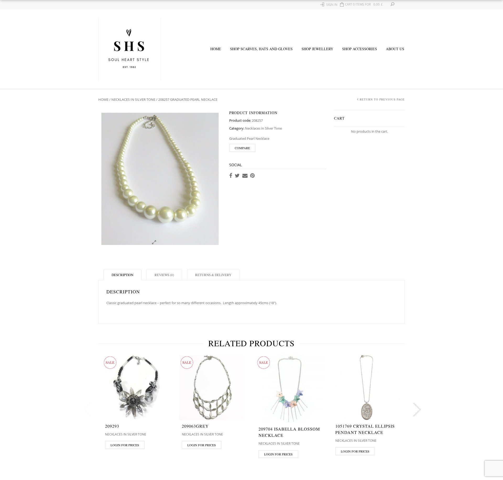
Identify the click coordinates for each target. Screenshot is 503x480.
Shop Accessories (359, 48)
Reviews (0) (164, 274)
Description (122, 274)
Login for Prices (125, 445)
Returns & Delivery (213, 274)
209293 (112, 426)
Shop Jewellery (317, 48)
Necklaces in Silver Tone (133, 99)
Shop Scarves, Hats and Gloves (261, 48)
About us (395, 48)
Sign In (331, 4)
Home (215, 48)
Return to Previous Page (382, 99)
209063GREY (195, 426)
